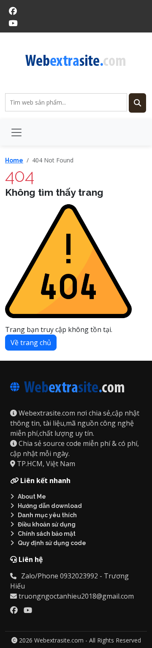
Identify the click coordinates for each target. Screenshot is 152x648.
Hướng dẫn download (50, 505)
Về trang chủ (31, 342)
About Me (32, 496)
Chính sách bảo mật (47, 533)
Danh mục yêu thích (47, 515)
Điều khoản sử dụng (47, 524)
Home (14, 160)
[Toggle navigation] (16, 132)
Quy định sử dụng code (52, 543)
